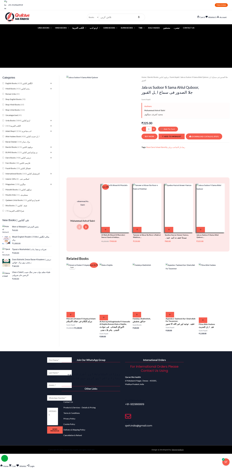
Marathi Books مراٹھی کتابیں (18, 189)
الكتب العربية (13, 126)
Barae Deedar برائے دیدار (17, 142)
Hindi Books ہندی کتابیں (17, 88)
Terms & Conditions (71, 413)
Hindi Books (61, 28)
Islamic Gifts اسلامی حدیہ (17, 179)
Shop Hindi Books (14, 104)
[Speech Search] (139, 17)
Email (128, 422)
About (66, 396)
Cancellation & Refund (72, 435)
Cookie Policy (69, 424)
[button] (221, 5)
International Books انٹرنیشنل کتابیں (22, 173)
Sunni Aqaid (174, 77)
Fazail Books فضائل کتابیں (18, 168)
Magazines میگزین (15, 184)
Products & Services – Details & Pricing (79, 407)
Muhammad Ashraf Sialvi (154, 110)
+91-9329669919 (15, 5)
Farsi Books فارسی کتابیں (17, 163)
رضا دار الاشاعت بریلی (176, 147)
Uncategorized (13, 115)
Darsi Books (109, 28)
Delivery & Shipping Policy (74, 430)
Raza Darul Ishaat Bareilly (156, 147)
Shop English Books (15, 99)
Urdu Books (43, 28)
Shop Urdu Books (15, 110)
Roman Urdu (12, 94)
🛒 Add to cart (168, 129)
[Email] (128, 416)
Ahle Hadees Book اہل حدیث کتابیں (22, 136)
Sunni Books (127, 28)
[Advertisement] (116, 50)
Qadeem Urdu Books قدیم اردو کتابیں (22, 200)
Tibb (140, 28)
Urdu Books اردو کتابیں (17, 120)
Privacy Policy (69, 418)
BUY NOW (149, 136)
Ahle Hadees (154, 28)
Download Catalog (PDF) (205, 136)
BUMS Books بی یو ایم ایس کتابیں (21, 152)
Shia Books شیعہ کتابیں (16, 205)
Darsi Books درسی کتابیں (18, 157)
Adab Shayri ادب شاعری (18, 131)
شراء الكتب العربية (14, 211)
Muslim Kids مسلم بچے (16, 195)
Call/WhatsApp (135, 400)
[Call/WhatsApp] (128, 395)
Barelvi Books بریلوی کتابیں (19, 147)
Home (143, 77)
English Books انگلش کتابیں (19, 83)
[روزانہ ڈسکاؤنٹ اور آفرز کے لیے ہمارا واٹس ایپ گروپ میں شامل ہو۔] (117, 368)
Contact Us (188, 28)
